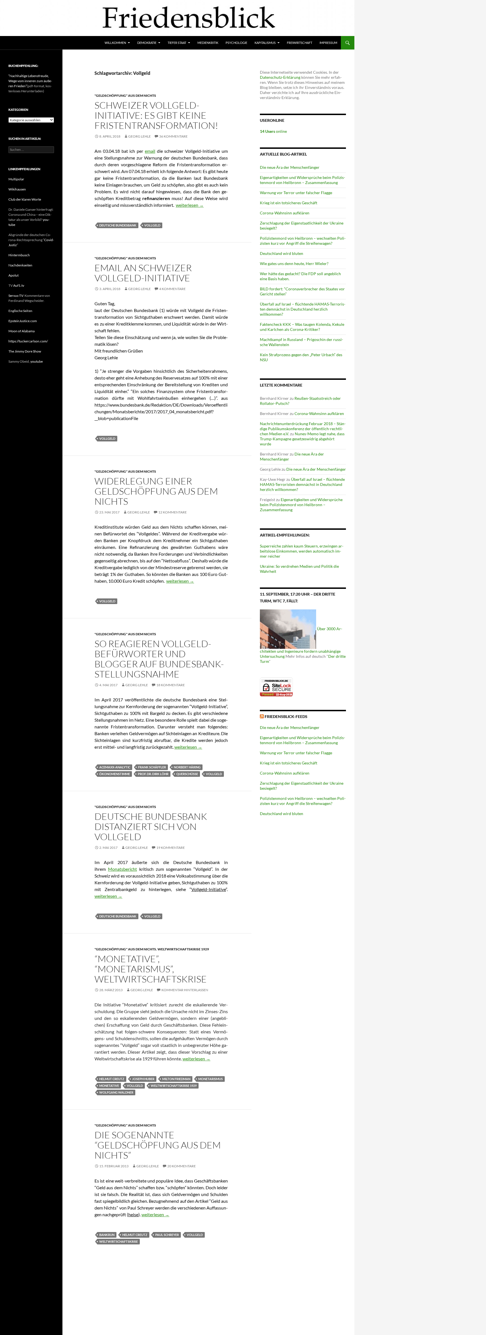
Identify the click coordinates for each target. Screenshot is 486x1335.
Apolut (13, 275)
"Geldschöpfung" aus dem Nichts (125, 95)
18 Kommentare (170, 685)
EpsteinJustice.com (22, 321)
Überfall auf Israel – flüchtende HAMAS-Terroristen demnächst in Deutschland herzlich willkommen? (302, 309)
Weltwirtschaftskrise (118, 1241)
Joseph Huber (143, 1079)
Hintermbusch (19, 255)
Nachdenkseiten (20, 265)
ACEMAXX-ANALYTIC (114, 767)
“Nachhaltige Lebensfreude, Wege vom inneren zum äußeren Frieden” (30, 81)
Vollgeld (152, 225)
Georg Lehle (139, 136)
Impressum (328, 42)
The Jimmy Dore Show (24, 351)
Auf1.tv (18, 285)
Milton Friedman (176, 1079)
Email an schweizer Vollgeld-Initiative (143, 273)
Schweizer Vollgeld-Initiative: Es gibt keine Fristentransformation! (156, 115)
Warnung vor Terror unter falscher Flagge (296, 192)
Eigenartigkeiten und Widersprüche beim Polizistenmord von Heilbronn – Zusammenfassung (302, 180)
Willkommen (115, 42)
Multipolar (16, 179)
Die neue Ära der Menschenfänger (290, 167)
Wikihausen (17, 189)
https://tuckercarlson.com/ (28, 341)
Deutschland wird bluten (281, 253)
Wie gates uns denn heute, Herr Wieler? (294, 263)
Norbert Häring (187, 767)
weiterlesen (190, 205)
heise (133, 1214)
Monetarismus (210, 1079)
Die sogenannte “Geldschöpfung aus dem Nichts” (157, 1145)
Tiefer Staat (177, 42)
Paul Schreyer (167, 1235)
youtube (36, 361)
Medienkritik (207, 42)
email (150, 151)
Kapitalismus (265, 42)
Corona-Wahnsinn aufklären (284, 212)
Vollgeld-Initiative (208, 889)
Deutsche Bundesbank (117, 225)
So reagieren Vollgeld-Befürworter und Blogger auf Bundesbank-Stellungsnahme (159, 659)
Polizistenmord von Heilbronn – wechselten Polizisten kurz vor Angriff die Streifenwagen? (303, 241)
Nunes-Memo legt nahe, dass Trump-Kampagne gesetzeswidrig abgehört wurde (302, 438)
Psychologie (236, 42)
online (273, 131)
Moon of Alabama (21, 331)
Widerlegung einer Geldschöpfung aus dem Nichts (156, 491)
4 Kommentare (172, 289)
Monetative (109, 1085)
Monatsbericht (122, 869)
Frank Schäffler (152, 767)
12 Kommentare (172, 512)
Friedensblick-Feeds (286, 716)
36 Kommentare (173, 136)
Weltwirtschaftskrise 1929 (183, 949)
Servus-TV (15, 295)
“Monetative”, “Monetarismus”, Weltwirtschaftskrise (150, 969)
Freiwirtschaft (299, 42)
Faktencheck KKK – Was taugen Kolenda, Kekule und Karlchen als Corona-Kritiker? (302, 327)
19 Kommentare (170, 847)
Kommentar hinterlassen (184, 990)
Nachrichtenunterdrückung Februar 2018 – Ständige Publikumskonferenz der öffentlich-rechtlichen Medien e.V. (303, 428)
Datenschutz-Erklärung (280, 77)
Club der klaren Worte (24, 199)
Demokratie (146, 42)
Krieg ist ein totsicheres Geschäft (288, 202)
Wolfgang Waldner (116, 1092)
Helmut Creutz (111, 1079)
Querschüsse (187, 774)
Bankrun (106, 1235)
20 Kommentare (181, 1166)
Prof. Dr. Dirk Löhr (153, 774)
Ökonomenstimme (114, 774)
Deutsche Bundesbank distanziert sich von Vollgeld (150, 826)
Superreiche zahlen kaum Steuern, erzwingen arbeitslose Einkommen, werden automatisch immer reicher (301, 551)
